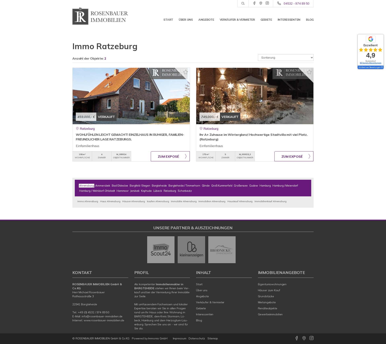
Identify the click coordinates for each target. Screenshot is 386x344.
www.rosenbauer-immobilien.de (104, 320)
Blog (310, 19)
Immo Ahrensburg (87, 201)
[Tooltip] (382, 67)
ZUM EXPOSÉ (168, 156)
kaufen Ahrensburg (158, 201)
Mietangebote (267, 302)
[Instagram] (267, 3)
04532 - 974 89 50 (296, 3)
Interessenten (289, 19)
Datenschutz (197, 338)
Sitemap (212, 338)
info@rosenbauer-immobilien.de (102, 316)
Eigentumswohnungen (272, 284)
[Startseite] (100, 16)
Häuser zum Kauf (269, 290)
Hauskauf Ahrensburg (240, 201)
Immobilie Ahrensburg (183, 201)
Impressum (179, 338)
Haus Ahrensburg (110, 201)
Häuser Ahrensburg (133, 201)
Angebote (206, 19)
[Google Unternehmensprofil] (261, 3)
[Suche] (242, 3)
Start (168, 19)
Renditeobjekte (267, 308)
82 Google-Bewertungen (370, 63)
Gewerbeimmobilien (270, 314)
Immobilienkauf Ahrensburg (270, 201)
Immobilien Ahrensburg (211, 201)
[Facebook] (254, 3)
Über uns (186, 19)
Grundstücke (266, 296)
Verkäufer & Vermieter (237, 19)
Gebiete (266, 19)
